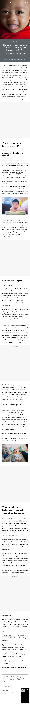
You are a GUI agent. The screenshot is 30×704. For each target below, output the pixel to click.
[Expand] (22, 689)
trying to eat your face (8, 87)
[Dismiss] (27, 689)
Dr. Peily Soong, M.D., (19, 397)
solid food (18, 172)
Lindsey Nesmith (10, 58)
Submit (5, 690)
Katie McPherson (20, 58)
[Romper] (7, 3)
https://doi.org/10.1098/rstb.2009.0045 (16, 627)
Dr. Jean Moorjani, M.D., (8, 635)
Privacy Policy (5, 693)
